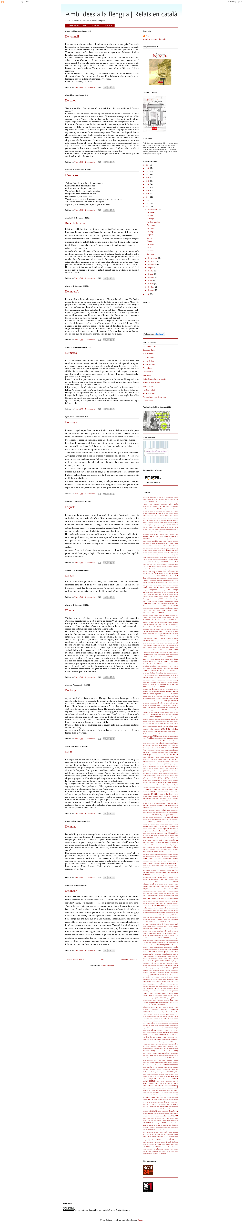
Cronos (175, 650)
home (169, 787)
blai (162, 562)
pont (150, 998)
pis (172, 981)
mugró (150, 901)
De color (70, 100)
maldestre (164, 849)
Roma (171, 1039)
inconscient (157, 803)
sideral (152, 1071)
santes (172, 1055)
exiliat (159, 734)
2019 (148, 181)
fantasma (175, 738)
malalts (152, 849)
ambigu (151, 520)
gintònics (171, 771)
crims (151, 650)
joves (176, 817)
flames (175, 750)
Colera (159, 624)
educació (146, 694)
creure (175, 647)
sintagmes (155, 1074)
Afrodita (175, 508)
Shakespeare (166, 1069)
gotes (173, 773)
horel (166, 789)
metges (150, 879)
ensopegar (146, 703)
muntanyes (146, 903)
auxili (165, 541)
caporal (166, 596)
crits (170, 650)
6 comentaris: (90, 813)
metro (162, 879)
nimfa (176, 915)
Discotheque (146, 680)
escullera (168, 714)
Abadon (170, 497)
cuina (157, 652)
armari (163, 532)
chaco (160, 615)
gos (164, 773)
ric (170, 1035)
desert (159, 664)
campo (159, 590)
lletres (166, 833)
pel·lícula (156, 963)
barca (159, 550)
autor (161, 541)
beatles (166, 555)
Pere (150, 970)
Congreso (175, 633)
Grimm (156, 778)
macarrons (157, 845)
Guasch (154, 780)
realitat (152, 1023)
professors (174, 1009)
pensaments (168, 965)
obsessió (146, 928)
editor (157, 691)
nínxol (159, 917)
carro (171, 601)
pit (158, 984)
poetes (156, 993)
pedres (167, 961)
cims (149, 617)
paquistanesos (158, 947)
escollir (156, 712)
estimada (165, 726)
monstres (155, 893)
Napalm (150, 908)
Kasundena (147, 375)
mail (161, 847)
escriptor (146, 714)
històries (152, 787)
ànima (168, 525)
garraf (176, 764)
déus (172, 670)
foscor (175, 755)
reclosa (171, 1023)
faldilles (160, 736)
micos (172, 879)
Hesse (164, 784)
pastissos (160, 958)
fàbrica (176, 734)
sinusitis (161, 1074)
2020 (148, 178)
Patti (149, 961)
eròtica (169, 705)
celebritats (154, 612)
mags (144, 847)
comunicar (155, 631)
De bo (69, 751)
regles (176, 1025)
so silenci (151, 1076)
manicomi (157, 854)
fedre (144, 743)
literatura (174, 826)
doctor (157, 684)
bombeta (145, 568)
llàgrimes (166, 829)
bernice (172, 557)
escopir (176, 712)
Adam (150, 504)
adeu (170, 504)
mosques (163, 898)
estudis (145, 731)
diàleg (156, 673)
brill (152, 573)
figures (154, 748)
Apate (149, 529)
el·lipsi (164, 696)
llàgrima (160, 828)
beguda (175, 555)
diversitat (169, 682)
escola (145, 712)
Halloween (175, 782)
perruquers (153, 972)
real (148, 1023)
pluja (155, 988)
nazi (158, 910)
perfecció (156, 970)
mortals (154, 898)
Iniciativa (156, 808)
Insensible (108, 25)
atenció (158, 538)
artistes (172, 534)
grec (176, 775)
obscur (170, 926)
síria (176, 1074)
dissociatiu (146, 682)
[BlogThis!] (106, 87)
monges (175, 891)
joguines (156, 817)
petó (166, 977)
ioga (151, 812)
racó (160, 1018)
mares (151, 858)
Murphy (145, 905)
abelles (149, 499)
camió (162, 587)
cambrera (169, 585)
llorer (166, 838)
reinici (154, 1028)
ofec (172, 928)
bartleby (155, 552)
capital (156, 596)
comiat (176, 627)
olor (165, 931)
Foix (159, 752)
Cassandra (146, 606)
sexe (159, 1069)
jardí (152, 815)
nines (152, 917)
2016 (148, 191)
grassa (167, 775)
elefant (145, 696)
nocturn (145, 919)
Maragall (166, 856)
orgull (144, 940)
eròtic (165, 705)
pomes (170, 995)
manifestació (164, 854)
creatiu (155, 647)
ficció (173, 745)
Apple (158, 529)
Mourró (145, 901)
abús (171, 499)
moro (176, 895)
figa (177, 745)
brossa (166, 573)
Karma (164, 821)
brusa (154, 575)
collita (172, 624)
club (165, 622)
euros (169, 731)
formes (154, 755)
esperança (169, 719)
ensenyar (174, 700)
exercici (151, 734)
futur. (172, 761)
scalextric (150, 1060)
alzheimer (153, 518)
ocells (156, 929)
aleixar (176, 513)
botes (153, 571)
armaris (168, 532)
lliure (150, 838)
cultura (145, 654)
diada (152, 673)
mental (169, 872)
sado (176, 1046)
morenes (150, 895)
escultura (175, 714)
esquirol (157, 723)
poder (156, 991)
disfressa (169, 680)
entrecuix (169, 703)
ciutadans (146, 620)
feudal (169, 745)
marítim (170, 861)
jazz (167, 815)
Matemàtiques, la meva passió (154, 379)
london (152, 842)
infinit (167, 805)
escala (171, 707)
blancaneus (171, 562)
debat (160, 657)
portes (150, 1000)
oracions (171, 935)
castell (165, 606)
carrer (149, 601)
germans (146, 771)
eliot (155, 696)
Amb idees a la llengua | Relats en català (121, 14)
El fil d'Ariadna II (149, 357)
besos (150, 559)
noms (165, 919)
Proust (156, 1011)
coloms (150, 627)
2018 (148, 184)
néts (144, 915)
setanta (175, 1067)
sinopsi (149, 1074)
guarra (149, 780)
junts (173, 819)
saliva (162, 1048)
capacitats (170, 594)
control (168, 638)
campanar (146, 590)
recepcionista (164, 1023)
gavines (159, 766)
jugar (163, 819)
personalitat (174, 972)
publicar (171, 1011)
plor (147, 988)
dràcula (176, 687)
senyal (155, 1067)
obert (144, 926)
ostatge (175, 940)
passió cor (171, 956)
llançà (144, 831)
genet (166, 768)
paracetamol (167, 947)
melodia (169, 870)
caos (153, 594)
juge (167, 819)
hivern (158, 787)
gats (155, 766)
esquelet (145, 723)
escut (152, 717)
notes (151, 922)
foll (170, 752)
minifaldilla (156, 881)
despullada (167, 668)
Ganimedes (160, 764)
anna (158, 527)
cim (177, 615)
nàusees (148, 910)
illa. (170, 796)
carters (149, 603)
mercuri (176, 875)
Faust (174, 741)
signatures (163, 1071)
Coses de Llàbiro (149, 350)
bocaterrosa (160, 564)
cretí (167, 647)
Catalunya (169, 608)
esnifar (171, 717)
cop (161, 640)
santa (168, 1055)
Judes (149, 819)
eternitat (161, 731)
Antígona (163, 527)
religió (176, 1028)
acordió (164, 501)
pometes (175, 995)
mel (149, 870)
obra (161, 926)
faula (167, 741)
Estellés (160, 726)
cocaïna (145, 624)
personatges (154, 974)
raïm (171, 1018)
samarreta (160, 1051)
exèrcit (155, 734)
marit (165, 861)
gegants (173, 766)
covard (166, 645)
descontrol (153, 663)
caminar (150, 587)
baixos (156, 545)
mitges (145, 888)
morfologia (167, 895)
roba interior (162, 1037)
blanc (166, 562)
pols (156, 995)
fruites (160, 759)
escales (175, 707)
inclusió (145, 803)
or (162, 935)
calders (170, 582)
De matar (71, 890)
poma (160, 995)
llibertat (171, 833)
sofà (176, 1076)
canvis (149, 594)
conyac (157, 640)
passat (145, 956)
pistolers (154, 984)
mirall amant (159, 884)
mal (164, 847)
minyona (169, 881)
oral (176, 935)
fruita (151, 759)
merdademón (147, 877)
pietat (164, 979)
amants (170, 518)
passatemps (152, 956)
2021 (148, 175)
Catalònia (163, 608)
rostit (157, 1044)
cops (172, 640)
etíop (165, 731)
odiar (163, 928)
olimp (149, 931)
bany (161, 548)
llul (160, 840)
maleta (170, 849)
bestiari (160, 559)
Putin (176, 1014)
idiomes (161, 796)
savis (144, 1060)
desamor (166, 661)
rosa (171, 1041)
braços (148, 573)
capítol (161, 596)
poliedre (175, 993)
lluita (157, 840)
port (172, 998)
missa (150, 886)
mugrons (155, 901)
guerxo (170, 780)
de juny (151, 274)
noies (158, 919)
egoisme (158, 694)
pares (166, 952)
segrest (160, 1062)
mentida (175, 872)
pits (161, 984)
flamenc (170, 750)
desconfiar (146, 663)
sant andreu (153, 1053)
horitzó (175, 789)
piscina (176, 981)
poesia (146, 993)
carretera (160, 601)
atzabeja (165, 538)
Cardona (152, 599)
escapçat (151, 710)
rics (173, 1035)
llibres (151, 835)
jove (164, 817)
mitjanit (150, 888)
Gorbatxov (155, 773)
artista (166, 534)
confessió (151, 633)
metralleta (156, 879)
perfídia (162, 970)
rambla (176, 1018)
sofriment (145, 1078)
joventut (170, 817)
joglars (151, 817)
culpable (175, 652)
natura (166, 908)
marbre (172, 856)
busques (163, 578)
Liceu (159, 826)
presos (176, 1005)
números (151, 924)
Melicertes (163, 870)
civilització (160, 620)
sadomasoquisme (148, 1048)
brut (158, 575)
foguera (155, 752)
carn (161, 599)
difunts (159, 675)
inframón (146, 808)
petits (162, 977)
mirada (175, 881)
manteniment (147, 856)
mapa (158, 856)
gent (176, 768)
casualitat (146, 608)
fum (176, 759)
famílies (155, 738)
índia (171, 803)
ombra (170, 931)
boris (168, 568)
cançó (175, 590)
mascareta (157, 863)
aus (144, 541)
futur (168, 762)
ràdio (164, 1018)
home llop (175, 787)
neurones (151, 915)
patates (170, 958)
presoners (161, 1005)
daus (156, 657)
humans (154, 794)
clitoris (157, 622)
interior (145, 812)
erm (159, 705)
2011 (148, 207)
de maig (151, 277)
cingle (159, 617)
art (157, 534)
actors (172, 501)
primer (153, 1007)
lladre (155, 828)
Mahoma (149, 847)
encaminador (147, 700)
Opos (152, 935)
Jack (166, 812)
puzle (144, 1016)
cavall (163, 610)
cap (156, 594)
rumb (168, 1044)
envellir (145, 705)
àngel (149, 525)
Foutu (162, 757)
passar (170, 954)
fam (173, 736)
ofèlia (176, 928)
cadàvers (157, 580)
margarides (158, 858)
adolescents (146, 508)
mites (176, 886)
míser (176, 884)
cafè (167, 580)
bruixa (176, 573)
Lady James (160, 824)
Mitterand (167, 888)
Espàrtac (145, 719)
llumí (166, 840)
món (164, 891)
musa (149, 905)
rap (166, 1021)
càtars (176, 608)
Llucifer (149, 840)
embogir (145, 698)
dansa (176, 654)
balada (160, 545)
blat (176, 562)
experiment (165, 734)
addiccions (164, 504)
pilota (176, 979)
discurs (154, 680)
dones (145, 687)
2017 (148, 187)
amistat (175, 520)
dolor (172, 684)
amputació (163, 522)
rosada (176, 1041)
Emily (153, 698)
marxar (145, 863)
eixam (163, 694)
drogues (155, 689)
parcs (144, 951)
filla (160, 748)
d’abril (150, 280)
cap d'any (162, 594)
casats (175, 603)
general (156, 768)
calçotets (164, 582)
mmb (171, 888)
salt (170, 1048)
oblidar (154, 926)
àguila (156, 511)
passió (164, 956)
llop (163, 838)
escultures (146, 717)
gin (161, 771)
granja (154, 775)
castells (175, 606)
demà (162, 659)
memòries (152, 872)
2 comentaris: (90, 87)
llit (144, 838)
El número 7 (96, 25)
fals (171, 736)
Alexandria (150, 515)
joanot (176, 815)
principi (171, 1007)
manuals (153, 856)
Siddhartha (146, 1071)
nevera (157, 915)
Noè (149, 919)
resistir (148, 1032)
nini (156, 917)
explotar (171, 734)
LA (149, 824)
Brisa (156, 573)
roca (172, 1037)
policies (170, 993)
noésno (153, 919)
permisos (145, 972)
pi (151, 979)
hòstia (171, 791)
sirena (166, 1074)
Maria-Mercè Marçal (170, 858)
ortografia (161, 940)
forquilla (166, 755)
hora (163, 789)
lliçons (155, 835)
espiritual (159, 721)
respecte (154, 1032)
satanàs (169, 1058)
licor (163, 826)
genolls (171, 768)
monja (145, 893)
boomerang (162, 568)
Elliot (160, 696)
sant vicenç (162, 1055)
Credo (159, 647)
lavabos (171, 824)
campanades (174, 587)
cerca (176, 612)
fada (144, 736)
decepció (165, 657)
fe (177, 741)
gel (177, 766)
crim (148, 650)
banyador (166, 548)
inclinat (176, 801)
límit (166, 826)
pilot (172, 979)
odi (160, 929)
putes (172, 1014)
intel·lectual (174, 810)
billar (155, 562)
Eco (147, 691)
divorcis (145, 684)
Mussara (165, 905)
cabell (170, 578)
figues (149, 748)
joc (144, 817)
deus (168, 670)
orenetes (166, 938)
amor (145, 522)
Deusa (176, 670)
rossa (148, 1044)
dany (149, 657)
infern (162, 805)
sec (160, 1060)
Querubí (165, 1016)
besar (145, 559)
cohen (150, 624)
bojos (154, 566)
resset (145, 1035)
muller (167, 901)
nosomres (174, 919)
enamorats (170, 698)
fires (156, 750)
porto (154, 1000)
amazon (145, 520)
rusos (172, 1044)
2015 (148, 194)
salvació (146, 1051)
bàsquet (166, 552)
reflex (167, 1025)
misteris (172, 886)
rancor (162, 1021)
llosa (172, 838)
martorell (175, 861)
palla (176, 942)
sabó (164, 1046)
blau (144, 564)
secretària (169, 1060)
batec (176, 552)
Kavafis (176, 821)
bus (158, 578)
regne (144, 1028)
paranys (156, 949)
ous (150, 942)
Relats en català (73, 25)
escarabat (158, 710)
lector (176, 824)
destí (145, 670)
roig (162, 1039)
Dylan (176, 689)
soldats (164, 1078)
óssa (171, 940)
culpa (171, 652)
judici (154, 819)
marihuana (146, 861)
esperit (145, 721)
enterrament (154, 703)
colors (159, 627)
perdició (160, 968)
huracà (150, 796)
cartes (154, 603)
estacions (146, 726)
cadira (162, 580)
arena (149, 532)
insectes (167, 808)
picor (160, 979)
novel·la (163, 922)
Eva (172, 731)
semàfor (170, 1062)
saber (160, 1046)
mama (156, 852)
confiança (158, 633)
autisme (149, 541)
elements (150, 696)
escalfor (145, 710)
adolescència (164, 506)
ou (148, 942)
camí (145, 587)
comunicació (147, 631)
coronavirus (168, 643)
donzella (156, 687)
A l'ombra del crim (149, 346)
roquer (167, 1041)
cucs (152, 652)
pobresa (150, 991)
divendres (163, 682)
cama (164, 585)
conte (156, 638)
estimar (171, 726)
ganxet (172, 764)
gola (144, 773)
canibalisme (157, 592)
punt (148, 1014)
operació (175, 933)
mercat (170, 875)
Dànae (172, 654)
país (167, 942)
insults (168, 810)
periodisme (174, 970)
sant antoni (162, 1053)
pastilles (154, 958)
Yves (147, 36)
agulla (160, 511)
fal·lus (167, 736)
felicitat (161, 743)
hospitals (160, 791)
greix (152, 778)
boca (154, 564)
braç (144, 573)
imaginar (155, 798)
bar (177, 548)
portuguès (160, 1000)
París (176, 951)
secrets (176, 1060)
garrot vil (145, 766)
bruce (171, 573)
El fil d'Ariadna (148, 354)
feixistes (152, 743)
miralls (165, 884)
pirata (168, 981)
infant (176, 803)
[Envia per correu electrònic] (104, 87)
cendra (167, 612)
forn (162, 755)
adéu (176, 504)
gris (159, 778)
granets (149, 775)
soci (161, 1076)
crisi (157, 650)
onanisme (152, 933)
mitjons (155, 888)
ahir (164, 511)
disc (170, 677)
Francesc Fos (148, 372)
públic (166, 1011)
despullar (174, 668)
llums (171, 840)
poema (169, 991)
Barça (163, 550)
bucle (163, 575)
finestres (151, 750)
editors (175, 691)
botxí (168, 571)
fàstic (161, 741)
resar (144, 1032)
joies (160, 817)
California (145, 585)
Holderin (163, 787)
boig (144, 566)
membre (175, 870)
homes (154, 789)
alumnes (146, 518)
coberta (170, 622)
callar (151, 585)
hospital (153, 791)
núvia (159, 924)
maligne (175, 849)
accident (151, 501)
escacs (165, 707)
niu (166, 917)
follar (173, 752)
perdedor (155, 968)
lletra (161, 833)
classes (171, 620)
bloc (148, 564)
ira (158, 812)
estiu (151, 729)
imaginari (163, 798)
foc (151, 752)
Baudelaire (160, 555)
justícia (145, 821)
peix (176, 961)
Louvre (171, 842)
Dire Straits (157, 677)
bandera (156, 548)
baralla (145, 550)
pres (171, 1002)
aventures (146, 543)
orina (151, 940)
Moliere (160, 891)
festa (156, 745)
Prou (152, 1011)
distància (153, 682)
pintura (164, 981)
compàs (152, 629)
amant (165, 518)
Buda (167, 575)
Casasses (170, 603)
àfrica (170, 508)
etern (155, 731)
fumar (145, 761)
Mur (157, 903)
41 (164, 497)
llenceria (169, 831)
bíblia (165, 559)
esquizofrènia (164, 723)
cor (176, 640)
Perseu (167, 972)
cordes (162, 643)
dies (155, 675)
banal (148, 548)
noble (176, 917)
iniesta (161, 808)
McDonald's (164, 868)
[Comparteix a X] (108, 87)
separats (160, 1067)
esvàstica (150, 731)
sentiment (166, 1065)
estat (150, 726)
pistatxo (145, 984)
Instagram (152, 810)
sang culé (146, 1053)
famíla (145, 738)
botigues (159, 571)
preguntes (155, 1002)
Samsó (171, 1051)
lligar (159, 835)
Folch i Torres (164, 752)
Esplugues (166, 721)
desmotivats (146, 668)
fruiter (155, 759)
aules (170, 538)
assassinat (174, 536)
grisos (162, 778)
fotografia (151, 757)
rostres (161, 1044)
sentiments (174, 1065)
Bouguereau (174, 571)
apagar (145, 529)
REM (158, 1030)
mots (176, 898)
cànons (164, 592)
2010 (148, 294)
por (156, 998)
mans (170, 854)
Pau (153, 961)
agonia (145, 511)
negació (166, 910)
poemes (175, 991)
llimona (167, 835)
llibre (176, 833)
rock (176, 1037)
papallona (167, 945)
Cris (154, 650)
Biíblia (149, 562)
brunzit (149, 575)
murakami (169, 903)
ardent (145, 532)
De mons (70, 826)
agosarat (150, 511)
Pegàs (173, 961)
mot (174, 898)
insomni (145, 810)
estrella (165, 728)
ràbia (147, 1018)
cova (162, 645)
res (177, 1030)
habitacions (162, 782)
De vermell (72, 36)
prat (150, 1002)
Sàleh (158, 1048)
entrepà (175, 703)
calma (155, 585)
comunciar (175, 629)
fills (162, 748)
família (150, 738)
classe (165, 620)
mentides (146, 875)
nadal (145, 908)
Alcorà (164, 513)
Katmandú (170, 821)
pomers (165, 995)
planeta (175, 984)
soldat (159, 1078)
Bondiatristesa (153, 568)
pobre (176, 988)
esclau (164, 710)
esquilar (151, 723)
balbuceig (166, 545)
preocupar (166, 1002)
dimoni (145, 677)
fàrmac (151, 741)
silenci (169, 1072)
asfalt (152, 536)
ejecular (168, 694)
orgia (176, 938)
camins (156, 587)
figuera (145, 748)
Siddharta (175, 1069)
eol (148, 705)
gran (144, 775)
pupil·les (156, 1014)
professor (164, 1009)
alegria (171, 513)
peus (176, 977)
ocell (151, 928)
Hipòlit (176, 784)
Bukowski (146, 578)
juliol (170, 819)
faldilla (155, 736)
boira (149, 566)
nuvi (155, 924)
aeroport (165, 508)
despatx (153, 668)
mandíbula (146, 854)
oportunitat (146, 935)
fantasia (169, 738)
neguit (145, 912)
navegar (154, 910)
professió (145, 1009)
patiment (175, 958)
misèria (145, 886)
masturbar (155, 865)
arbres (175, 529)
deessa (145, 659)
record (175, 1023)
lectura (145, 826)
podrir (161, 991)
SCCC (155, 1060)
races (151, 1018)
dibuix (170, 673)
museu (154, 905)
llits (146, 838)
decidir (170, 657)
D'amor (69, 610)
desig (170, 666)
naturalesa (172, 908)
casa (158, 603)
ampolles (156, 522)
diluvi (176, 675)
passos (150, 958)
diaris (166, 673)
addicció (156, 504)
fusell (157, 761)
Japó (149, 815)
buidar (172, 575)
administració (147, 506)
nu (144, 924)
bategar (145, 555)
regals (172, 1025)
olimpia (154, 931)
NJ (168, 917)
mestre (159, 877)
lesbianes (154, 826)
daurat (153, 657)
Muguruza (161, 901)
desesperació (166, 663)
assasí (162, 536)
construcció (174, 636)
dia (148, 673)
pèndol (145, 965)
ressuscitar (151, 1035)
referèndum (162, 1025)
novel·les (169, 922)
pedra (162, 961)
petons (171, 977)
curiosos (150, 654)
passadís (165, 954)
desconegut (174, 661)
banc (151, 548)
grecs (148, 778)
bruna (144, 575)
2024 (148, 165)
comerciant (170, 627)
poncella (145, 998)
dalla (163, 654)
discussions (161, 680)
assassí (167, 536)
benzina (167, 557)
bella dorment (155, 557)
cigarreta (172, 615)
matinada (146, 868)
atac (152, 538)
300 (160, 497)
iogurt (155, 812)
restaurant (158, 1035)
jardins (157, 815)
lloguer (159, 838)
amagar (159, 518)
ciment (145, 617)
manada (175, 852)
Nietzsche (165, 915)
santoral (145, 1058)
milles (176, 879)
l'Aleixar (145, 824)
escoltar (162, 712)
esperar (175, 719)
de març (151, 284)
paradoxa (146, 949)
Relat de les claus (76, 223)
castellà (170, 606)
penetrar (157, 965)
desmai (176, 666)
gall (149, 764)
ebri (144, 691)
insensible (174, 808)
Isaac (160, 812)
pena (167, 963)
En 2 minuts (147, 368)
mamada (162, 852)
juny (176, 819)
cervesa (151, 615)
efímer (152, 694)
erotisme (175, 705)
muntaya (152, 903)
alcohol (158, 513)
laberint (153, 824)
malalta (169, 847)
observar (175, 926)
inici (151, 808)
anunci (169, 527)
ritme (176, 1035)
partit (159, 954)
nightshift (171, 915)
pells (161, 963)
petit (147, 977)
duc (164, 689)
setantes (145, 1069)
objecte (149, 926)
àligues (162, 515)
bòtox (164, 571)
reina (150, 1028)
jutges (150, 821)
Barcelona (170, 550)
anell (176, 522)
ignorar (166, 796)
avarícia (175, 541)
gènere (161, 768)
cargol (158, 599)
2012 (148, 203)
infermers (157, 805)
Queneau (159, 1016)
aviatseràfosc (160, 543)
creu (171, 647)
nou (159, 922)
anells (144, 525)
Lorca (157, 842)
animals (175, 525)
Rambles (145, 1021)
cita (177, 617)
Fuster (161, 761)
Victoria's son (148, 401)
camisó (167, 587)
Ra (144, 1018)
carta (145, 603)
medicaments (173, 868)
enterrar (162, 703)
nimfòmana (146, 917)
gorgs (160, 773)
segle (156, 1062)
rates (171, 1021)
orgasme (171, 938)
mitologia (160, 888)
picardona (156, 979)
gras (162, 775)
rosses (153, 1044)
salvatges (153, 1051)
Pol (160, 993)
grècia (145, 778)
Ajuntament (146, 513)
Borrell (145, 571)
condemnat (168, 631)
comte (169, 629)
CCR (173, 610)
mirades (146, 884)
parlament (146, 954)
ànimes (145, 527)
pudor (176, 1011)
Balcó (171, 545)
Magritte (175, 845)
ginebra (165, 771)
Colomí (145, 627)
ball (144, 548)
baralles (150, 550)
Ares (152, 532)
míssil (162, 886)
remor (161, 1030)
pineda (145, 981)
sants (150, 1058)
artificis (162, 534)
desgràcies (153, 666)
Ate (155, 538)
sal (155, 1048)
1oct (144, 497)
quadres (153, 1016)
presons (169, 1005)
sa (143, 1046)
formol (158, 755)
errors (144, 707)
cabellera (175, 578)
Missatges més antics (128, 959)
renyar (170, 1030)
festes (160, 745)
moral (145, 895)
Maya (158, 868)
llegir (164, 831)
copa (164, 640)
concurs (161, 631)
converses (146, 640)
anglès (163, 525)
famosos (160, 738)
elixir (157, 696)
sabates (153, 1046)
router (165, 1044)
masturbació (173, 863)
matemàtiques (169, 865)
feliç (157, 743)
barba (155, 550)
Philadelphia (146, 979)
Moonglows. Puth (169, 893)
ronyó (163, 1041)
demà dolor (169, 659)
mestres (165, 877)
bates (155, 555)
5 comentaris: (90, 409)
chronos (166, 615)
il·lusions (175, 796)
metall (171, 877)
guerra (159, 780)
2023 (148, 168)
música (160, 906)
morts (158, 898)
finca (176, 748)
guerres (165, 780)
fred (176, 757)
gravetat (172, 775)
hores (171, 789)
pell (152, 963)
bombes (175, 566)
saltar (172, 1048)
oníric (167, 933)
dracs (171, 687)
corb (144, 643)
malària (158, 849)
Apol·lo (154, 529)
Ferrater (145, 745)
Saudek (175, 1058)
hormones (146, 791)
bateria (150, 555)
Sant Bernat (171, 1053)
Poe (164, 991)
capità (151, 596)
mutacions (175, 905)
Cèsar (156, 615)
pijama (169, 979)
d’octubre (151, 261)
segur (165, 1062)
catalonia (156, 608)
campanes (153, 590)
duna (167, 689)
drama (145, 689)
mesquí (154, 877)
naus (144, 910)
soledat (175, 1079)
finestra (145, 750)
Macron (162, 845)
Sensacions (146, 1065)
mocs (151, 891)
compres (163, 629)
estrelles (175, 729)
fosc (171, 755)
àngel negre (156, 525)
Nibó (160, 915)
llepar (158, 833)
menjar (163, 872)
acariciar (145, 501)
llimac (162, 835)
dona (176, 684)
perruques (161, 972)
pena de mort (173, 963)
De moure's (72, 291)
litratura (145, 828)
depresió (145, 661)
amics (169, 520)
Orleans (156, 940)
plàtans (171, 986)
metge (145, 879)
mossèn (169, 898)
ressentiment (174, 1032)
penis (162, 965)
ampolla (150, 522)
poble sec (166, 988)
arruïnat (152, 534)
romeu (153, 1041)
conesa (145, 633)
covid (176, 645)
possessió (166, 1000)
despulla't (160, 668)
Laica (166, 824)
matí (176, 865)
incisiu (171, 801)
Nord (169, 919)
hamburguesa (147, 784)
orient (148, 940)
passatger (159, 956)
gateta (151, 766)
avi (150, 543)
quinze (170, 1016)
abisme (154, 499)
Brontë (161, 573)
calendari (175, 582)
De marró (71, 352)
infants (152, 805)
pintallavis (158, 981)
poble (160, 988)
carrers (154, 601)
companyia (146, 629)
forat (144, 755)
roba (154, 1037)
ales (144, 515)
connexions (154, 636)
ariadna (156, 532)
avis (176, 543)
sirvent (145, 1076)
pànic (150, 945)
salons (166, 1048)
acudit (176, 501)
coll (169, 624)
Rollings (166, 1039)
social (165, 1076)
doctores (163, 684)
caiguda (171, 580)
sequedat (166, 1067)
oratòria (145, 938)
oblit (158, 926)
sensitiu (160, 1065)
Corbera (149, 643)
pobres (145, 991)
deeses (176, 657)
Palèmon (171, 942)
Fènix (171, 743)
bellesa (162, 557)
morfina (161, 895)
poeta (151, 993)
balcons (175, 545)
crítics (166, 650)
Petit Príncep (155, 977)
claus (176, 620)
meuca (167, 879)
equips (152, 705)
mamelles (169, 852)
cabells (145, 580)
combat (164, 627)
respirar (159, 1032)
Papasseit (175, 945)
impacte (151, 801)
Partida (156, 954)
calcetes (159, 582)
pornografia (163, 998)
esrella (171, 723)
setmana (152, 1069)
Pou (171, 1000)
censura (171, 612)
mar (162, 856)
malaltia (175, 847)
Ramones (157, 1021)
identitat (155, 796)
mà (152, 845)
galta (151, 764)
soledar (169, 1078)
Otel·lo (145, 942)
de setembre (152, 264)
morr (144, 898)
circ (173, 617)
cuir (160, 652)
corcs (157, 643)
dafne (155, 654)
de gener (151, 290)
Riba (168, 1035)
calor (159, 585)
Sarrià (164, 1058)
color (154, 627)
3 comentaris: (90, 494)
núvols (167, 924)
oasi (176, 924)
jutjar (154, 821)
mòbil (176, 888)
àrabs (167, 529)
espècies (157, 719)
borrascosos (174, 568)
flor (144, 752)
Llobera (154, 838)
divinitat (175, 682)
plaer (171, 984)
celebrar (148, 612)
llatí (153, 831)
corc (154, 643)
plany (160, 986)
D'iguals (70, 507)
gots (176, 773)
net (177, 912)
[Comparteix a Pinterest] (113, 87)
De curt (69, 575)
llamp (172, 828)
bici (176, 559)
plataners (165, 986)
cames (175, 585)
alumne (176, 515)
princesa (165, 1007)
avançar (170, 541)
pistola (150, 984)
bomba (159, 566)
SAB (147, 1046)
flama (166, 750)
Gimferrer (156, 771)
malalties (146, 849)
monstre (149, 893)
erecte (156, 705)
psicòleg (161, 1011)
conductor (175, 631)
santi (176, 1055)
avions (172, 543)
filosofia (167, 748)
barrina (145, 552)
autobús (155, 541)
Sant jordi (149, 1055)
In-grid (161, 801)
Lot (160, 842)
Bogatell (170, 564)
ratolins (176, 1021)
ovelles (154, 942)
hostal (166, 791)
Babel (147, 545)
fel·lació (167, 743)
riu (144, 1037)
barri (176, 550)
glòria (176, 771)
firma (158, 750)
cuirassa (163, 652)
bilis (153, 562)
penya (149, 968)
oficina (145, 931)
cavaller (168, 610)
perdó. (171, 968)
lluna (175, 840)
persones (163, 974)
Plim (144, 988)
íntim (148, 812)
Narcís (155, 908)
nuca (146, 924)
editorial (162, 691)
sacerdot (170, 1046)
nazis (161, 910)
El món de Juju (148, 361)
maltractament (148, 852)
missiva (167, 886)
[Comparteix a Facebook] (111, 87)
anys (176, 527)
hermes (154, 784)
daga (159, 654)
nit (163, 917)
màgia (167, 845)
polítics (151, 995)
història (145, 787)
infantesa (146, 805)
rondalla (158, 1041)
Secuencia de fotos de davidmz (154, 397)
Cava (153, 610)
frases (172, 757)
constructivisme (147, 638)
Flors (147, 752)
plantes (155, 986)
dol (168, 684)
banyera (172, 548)
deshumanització (162, 666)
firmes (162, 750)
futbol (165, 761)
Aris (160, 532)
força (149, 755)
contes (162, 638)
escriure (162, 714)
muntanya (174, 901)
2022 (148, 171)
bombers (169, 566)
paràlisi (151, 949)
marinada (153, 861)
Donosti (151, 687)
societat (171, 1076)
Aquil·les (162, 529)
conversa (175, 638)
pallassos (145, 945)
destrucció (155, 670)
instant (158, 810)
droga (149, 689)
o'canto (172, 924)
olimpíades (160, 931)
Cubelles (145, 652)
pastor (165, 958)
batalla (172, 552)
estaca (176, 723)
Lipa (169, 826)
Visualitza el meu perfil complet (154, 39)
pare (149, 951)
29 (157, 497)
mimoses (145, 881)
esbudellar (160, 707)
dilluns (172, 675)
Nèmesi (153, 912)
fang (165, 738)
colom (176, 624)
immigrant (146, 801)
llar (147, 831)
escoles (151, 712)
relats (171, 1028)
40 (162, 497)
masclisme (164, 863)
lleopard (153, 833)
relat (166, 1028)
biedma (145, 562)
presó (154, 1005)
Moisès (155, 891)
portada (145, 1000)
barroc (150, 552)
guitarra (151, 782)
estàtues (154, 726)
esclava (175, 710)
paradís (175, 947)
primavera (146, 1007)
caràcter (175, 596)
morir (172, 895)
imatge (169, 798)
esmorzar (164, 717)
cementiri (161, 613)
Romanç (175, 1039)
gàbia (176, 761)
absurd (167, 499)
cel (144, 613)
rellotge (153, 1030)
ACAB (176, 499)
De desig (70, 690)
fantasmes (146, 741)
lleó (149, 833)
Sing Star (175, 1071)
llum (162, 840)
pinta (153, 981)
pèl (149, 963)
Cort (148, 645)
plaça (167, 984)
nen (157, 912)
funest (153, 761)
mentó (153, 875)
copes (168, 640)
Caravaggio (146, 599)
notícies (155, 922)
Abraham (161, 499)
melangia (153, 870)
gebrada (167, 766)
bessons (155, 559)
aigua (168, 511)
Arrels (176, 532)
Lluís (153, 840)
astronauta (146, 538)
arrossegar (146, 534)
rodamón (146, 1039)
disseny (175, 680)
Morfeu (155, 895)
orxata (166, 940)
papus (151, 947)
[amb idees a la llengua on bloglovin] (154, 335)
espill (149, 721)
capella (176, 594)
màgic (171, 845)
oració (165, 935)
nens (165, 912)
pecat (157, 961)
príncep (158, 1007)
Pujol (144, 1014)
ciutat (153, 620)
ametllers (163, 520)
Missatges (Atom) (107, 965)
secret (163, 1060)
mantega (175, 854)
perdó (166, 968)
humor (145, 796)
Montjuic (161, 893)
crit (163, 650)
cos (150, 645)
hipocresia (170, 784)
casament (164, 603)
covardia (171, 645)
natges (160, 908)
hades (169, 782)
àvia (153, 543)
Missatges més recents (75, 959)
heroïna (159, 784)
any (173, 527)
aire (172, 511)
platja (176, 986)
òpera (170, 933)
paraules (175, 949)
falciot (147, 736)
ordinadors (151, 938)
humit (176, 794)
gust (155, 782)
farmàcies (156, 741)
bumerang (153, 578)
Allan (166, 515)
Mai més (156, 847)
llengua (175, 831)
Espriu (176, 721)
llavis (161, 831)
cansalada (170, 592)
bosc (149, 571)
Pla (164, 984)
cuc (149, 652)
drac (167, 687)
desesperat (174, 663)
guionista (145, 782)
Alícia (156, 515)
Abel (144, 499)
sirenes (171, 1074)
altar (171, 515)
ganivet (166, 764)
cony (152, 640)
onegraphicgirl (160, 933)
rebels (158, 1023)
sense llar (154, 1065)
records (151, 1025)
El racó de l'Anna (149, 365)
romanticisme (147, 1041)
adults (159, 508)
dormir (162, 687)
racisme (156, 1018)
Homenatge (147, 789)
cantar (176, 592)
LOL (148, 842)
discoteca (175, 677)
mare (145, 859)
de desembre (153, 210)
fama (176, 736)
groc (166, 778)
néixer (149, 912)
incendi (165, 801)
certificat (145, 615)
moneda (169, 891)
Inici (102, 959)
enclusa (154, 700)
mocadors (146, 891)
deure (164, 670)
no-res (172, 917)
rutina (176, 1044)
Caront (172, 599)
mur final (162, 903)
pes (144, 977)
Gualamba (175, 778)
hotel (176, 791)
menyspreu (164, 875)
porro (168, 998)
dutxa (171, 689)
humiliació (169, 794)
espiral (153, 721)
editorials (169, 691)
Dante (145, 657)
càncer (170, 589)
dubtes (160, 689)
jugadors (158, 819)
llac (149, 828)
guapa (145, 780)
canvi (144, 594)
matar (162, 865)
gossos (168, 773)
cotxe (155, 645)
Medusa (145, 870)
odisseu (168, 928)
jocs (147, 817)
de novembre (153, 258)
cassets (152, 606)
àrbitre (171, 529)
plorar (151, 988)
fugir (168, 759)
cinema (154, 617)
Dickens (145, 675)
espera (162, 719)
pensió (145, 968)
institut (163, 810)
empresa (164, 698)
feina (148, 743)
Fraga (167, 757)
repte (174, 1030)
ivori (164, 812)
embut (150, 698)
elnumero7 (171, 696)
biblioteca (171, 559)
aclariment (158, 501)
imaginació (147, 798)
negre (176, 910)
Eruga (148, 707)
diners (151, 677)
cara (170, 596)
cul (167, 652)
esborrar (153, 707)
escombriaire (169, 712)
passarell (175, 954)
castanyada (158, 606)
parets (171, 951)
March (176, 856)
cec (176, 610)
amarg (176, 518)
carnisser (166, 599)
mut (170, 905)
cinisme (164, 617)
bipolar (159, 562)
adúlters (153, 508)
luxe (149, 845)
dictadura (151, 675)
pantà (154, 945)
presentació (146, 1005)
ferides (175, 743)
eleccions (174, 694)
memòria (146, 872)
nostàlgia (145, 922)
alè (167, 513)
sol (155, 1079)
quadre (149, 1016)
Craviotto (149, 647)
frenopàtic (146, 759)
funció (149, 761)
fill (157, 748)
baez (151, 545)
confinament (167, 633)
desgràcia (146, 666)
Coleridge (164, 624)
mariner (159, 861)
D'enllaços (71, 175)
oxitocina (159, 942)
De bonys (71, 422)
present (175, 1002)
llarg (150, 831)
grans (158, 775)
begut (145, 557)
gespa (152, 771)
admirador (155, 506)
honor (159, 789)
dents (176, 659)
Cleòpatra (151, 622)
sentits (149, 1067)
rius (151, 1037)
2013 (148, 200)
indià (168, 803)
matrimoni (153, 868)
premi (161, 1002)
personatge (146, 974)
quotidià (175, 1016)
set (171, 1067)
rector (156, 1025)
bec (171, 555)
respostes (166, 1032)
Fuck (164, 759)
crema (164, 647)
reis (158, 1028)
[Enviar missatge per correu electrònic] (99, 87)
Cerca (85, 25)
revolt (164, 1035)
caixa (176, 580)
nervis (173, 912)
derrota (160, 661)
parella (154, 952)
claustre (145, 622)
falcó (151, 736)
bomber (164, 566)
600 (167, 497)
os (169, 940)
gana (155, 764)
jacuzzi (145, 815)
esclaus (170, 710)
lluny (144, 842)
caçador (151, 580)
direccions (165, 677)
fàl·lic (164, 736)
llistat (176, 835)
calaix (145, 582)
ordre (156, 938)
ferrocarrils (151, 745)
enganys (167, 700)
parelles (160, 951)
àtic (162, 538)
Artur (176, 534)
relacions (162, 1028)
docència (151, 684)
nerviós (169, 912)
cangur (151, 592)
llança (176, 828)
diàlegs (161, 673)
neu (147, 915)
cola (156, 624)
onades (145, 933)
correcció (175, 643)
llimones (172, 835)
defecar (152, 659)
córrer (144, 645)
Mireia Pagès (148, 386)
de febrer (151, 287)
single (144, 1074)
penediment (151, 965)
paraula (168, 949)
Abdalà (176, 497)
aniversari (152, 527)
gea (163, 766)
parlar (151, 954)
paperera (145, 947)
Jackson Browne (173, 812)
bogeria (175, 564)
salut (176, 1048)
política (145, 995)
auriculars (175, 538)
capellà (145, 596)
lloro (169, 838)
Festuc (165, 745)
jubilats (145, 819)
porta (176, 998)
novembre (175, 922)
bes (176, 557)
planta (151, 986)
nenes (161, 912)
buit (176, 576)
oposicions (157, 935)
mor (177, 893)
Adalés (145, 504)
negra (171, 910)
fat (164, 741)
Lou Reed (164, 842)
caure (149, 610)
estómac (157, 729)
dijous (164, 675)
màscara (151, 863)
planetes (145, 986)
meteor (176, 877)
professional (154, 1009)
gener (151, 768)
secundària (146, 1062)
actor (168, 501)
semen (175, 1062)
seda (152, 1062)
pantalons (160, 945)
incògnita (150, 803)
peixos (145, 963)
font (176, 752)
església (158, 717)
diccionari (175, 673)
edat (150, 691)
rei (148, 1028)
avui (144, 545)
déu (161, 671)
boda (165, 564)
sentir (144, 1067)
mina (150, 881)
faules (171, 741)
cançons (146, 592)
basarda (160, 552)
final (172, 748)
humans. (162, 794)
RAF (168, 1018)
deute (144, 673)
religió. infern (146, 1030)
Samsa (166, 1051)
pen (164, 963)
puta (167, 1014)
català (151, 608)
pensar (175, 965)
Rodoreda (157, 1039)
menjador (158, 872)
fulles (172, 759)
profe (176, 1007)
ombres (176, 931)
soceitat (157, 1076)
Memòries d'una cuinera (151, 383)
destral (150, 670)
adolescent (174, 506)
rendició (166, 1030)
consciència (164, 636)
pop (153, 998)
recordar (145, 1025)
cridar (144, 650)
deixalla (157, 659)
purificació (162, 1014)
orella (160, 938)
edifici (154, 691)
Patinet (145, 961)
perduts (145, 970)
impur (156, 801)
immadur (175, 798)
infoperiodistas (173, 805)
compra (158, 629)
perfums (168, 970)
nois (161, 919)
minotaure (163, 881)
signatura (157, 1071)
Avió (167, 543)
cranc (144, 647)
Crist (160, 650)
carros (176, 601)
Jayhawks (163, 815)
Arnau (172, 532)
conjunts (145, 636)
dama (167, 654)
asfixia (157, 536)
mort (148, 898)
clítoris (162, 622)
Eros (162, 705)
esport (171, 721)
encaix (176, 698)
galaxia (145, 764)
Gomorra (148, 773)
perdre (175, 968)
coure (158, 645)
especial (151, 719)
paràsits (162, 949)
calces (152, 583)
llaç (151, 828)
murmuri (175, 903)
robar (169, 1037)
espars (176, 717)
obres (165, 926)
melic (158, 870)
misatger (171, 884)
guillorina (175, 780)
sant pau (156, 1055)
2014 (148, 197)
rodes (151, 1039)
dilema (168, 675)
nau (177, 908)
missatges (156, 886)
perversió (175, 974)
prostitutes (146, 1011)
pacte (163, 942)
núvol (163, 924)
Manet (152, 854)
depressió (152, 661)
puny (151, 1014)
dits (158, 682)
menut (158, 875)
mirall (152, 884)
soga (151, 1078)
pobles (171, 988)
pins (149, 981)
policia (164, 993)
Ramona (151, 1021)
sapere (155, 1058)
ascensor (146, 536)
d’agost (151, 268)
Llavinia (156, 831)
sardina (160, 1058)
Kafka (159, 821)
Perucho (169, 974)
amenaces (157, 520)
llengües (145, 833)
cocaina (175, 622)
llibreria (145, 835)
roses (145, 1044)
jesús (172, 815)
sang (176, 1051)
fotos (157, 757)
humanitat (146, 794)
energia (160, 700)
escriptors (154, 714)
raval (144, 1023)
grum (169, 778)
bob (151, 564)
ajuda (176, 511)
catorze (145, 610)
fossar (145, 757)
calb (149, 582)
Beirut (149, 557)
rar (168, 1021)
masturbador (146, 865)
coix (153, 624)
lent (150, 826)
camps (164, 590)
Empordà (158, 698)
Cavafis (158, 610)
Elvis (176, 696)
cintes (169, 617)
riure (147, 1037)
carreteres (167, 601)
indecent (163, 803)
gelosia (145, 768)
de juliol (151, 271)
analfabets (170, 522)
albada (152, 513)
